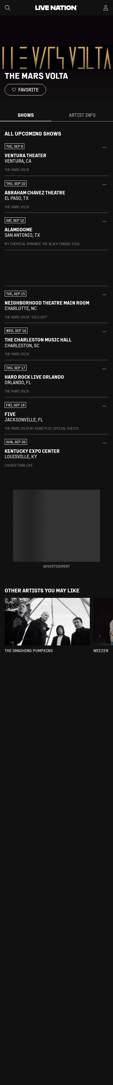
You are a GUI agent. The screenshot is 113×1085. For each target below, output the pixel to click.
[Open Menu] (106, 7)
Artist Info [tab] (82, 115)
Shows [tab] (26, 115)
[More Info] (104, 147)
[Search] (7, 7)
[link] (56, 157)
